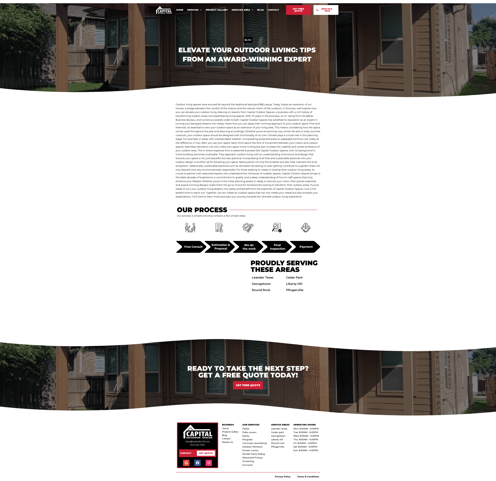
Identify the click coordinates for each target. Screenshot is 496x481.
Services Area (241, 10)
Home (179, 10)
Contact (273, 10)
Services (193, 10)
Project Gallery (217, 10)
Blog (260, 10)
